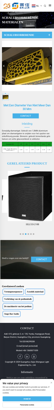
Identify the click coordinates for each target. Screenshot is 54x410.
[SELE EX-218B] (27, 196)
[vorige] (4, 66)
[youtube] (33, 356)
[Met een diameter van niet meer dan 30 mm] (27, 66)
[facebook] (20, 356)
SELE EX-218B (27, 224)
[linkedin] (27, 356)
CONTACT (25, 115)
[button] (20, 234)
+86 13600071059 (30, 350)
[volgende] (50, 66)
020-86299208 (29, 341)
